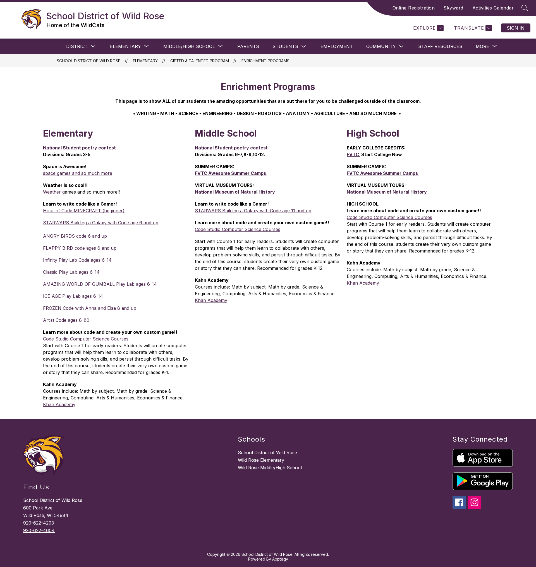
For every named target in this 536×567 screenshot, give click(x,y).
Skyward (453, 8)
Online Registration (414, 8)
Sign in (516, 28)
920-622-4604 (39, 530)
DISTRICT (77, 46)
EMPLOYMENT (336, 46)
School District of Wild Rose (88, 60)
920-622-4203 (38, 523)
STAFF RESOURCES (440, 46)
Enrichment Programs (265, 60)
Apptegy (280, 559)
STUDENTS (285, 46)
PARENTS (248, 46)
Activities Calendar (493, 8)
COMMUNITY (381, 46)
